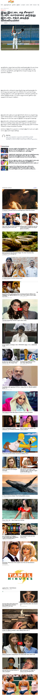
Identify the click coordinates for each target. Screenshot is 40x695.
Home (2, 4)
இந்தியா (18, 4)
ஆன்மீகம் (14, 4)
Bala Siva (5, 22)
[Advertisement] (20, 58)
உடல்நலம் (23, 4)
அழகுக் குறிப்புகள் (7, 4)
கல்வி (31, 4)
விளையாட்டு (6, 8)
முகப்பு (2, 8)
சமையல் (35, 4)
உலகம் (27, 4)
